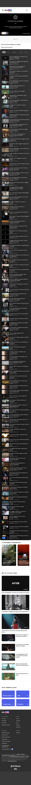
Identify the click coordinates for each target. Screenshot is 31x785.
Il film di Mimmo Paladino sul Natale (10, 44)
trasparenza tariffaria (14, 756)
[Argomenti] (27, 10)
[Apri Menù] (3, 10)
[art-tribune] (16, 766)
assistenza (22, 756)
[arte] (9, 10)
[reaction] (5, 33)
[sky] (15, 769)
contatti (27, 756)
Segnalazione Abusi (12, 761)
